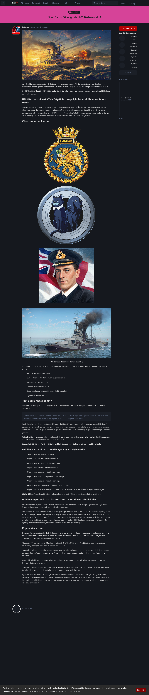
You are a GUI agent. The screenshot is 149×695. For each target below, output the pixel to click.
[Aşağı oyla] (101, 587)
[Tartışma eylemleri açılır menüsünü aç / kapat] (135, 28)
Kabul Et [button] (140, 690)
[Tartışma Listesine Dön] (3, 3)
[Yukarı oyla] (96, 587)
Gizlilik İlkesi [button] (75, 691)
